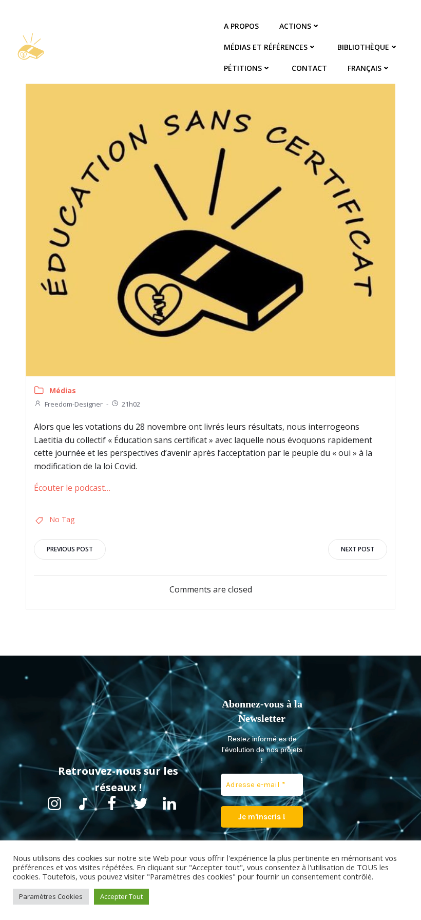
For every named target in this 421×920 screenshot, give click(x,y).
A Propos (241, 26)
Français (364, 68)
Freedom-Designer (74, 404)
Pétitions (243, 68)
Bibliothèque (363, 47)
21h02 (131, 404)
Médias (62, 390)
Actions (295, 26)
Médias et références (266, 47)
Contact (309, 68)
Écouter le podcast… (72, 487)
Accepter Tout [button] (121, 896)
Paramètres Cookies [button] (51, 896)
